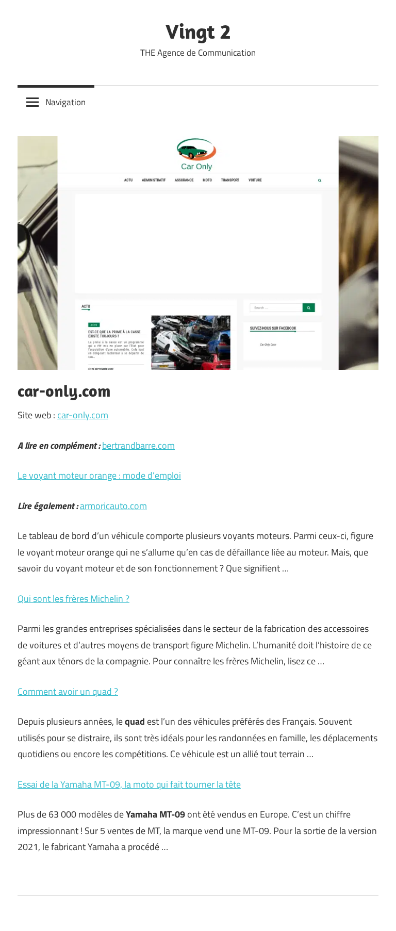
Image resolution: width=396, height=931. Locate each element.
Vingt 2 (198, 31)
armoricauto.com (113, 506)
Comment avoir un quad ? (68, 691)
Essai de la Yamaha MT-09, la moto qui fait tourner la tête (129, 784)
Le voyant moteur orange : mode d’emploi (99, 475)
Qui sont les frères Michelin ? (73, 599)
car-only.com (82, 415)
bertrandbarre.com (138, 445)
